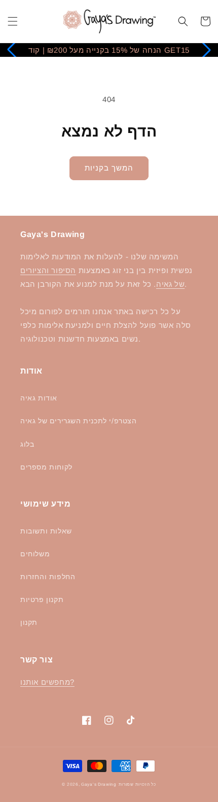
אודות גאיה (38, 398)
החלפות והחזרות (47, 577)
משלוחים (35, 554)
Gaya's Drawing (99, 784)
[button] (13, 21)
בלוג (27, 444)
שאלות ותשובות (46, 531)
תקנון (29, 622)
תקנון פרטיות (41, 599)
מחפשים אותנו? (47, 682)
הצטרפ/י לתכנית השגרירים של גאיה (78, 421)
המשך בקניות (109, 167)
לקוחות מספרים (46, 467)
